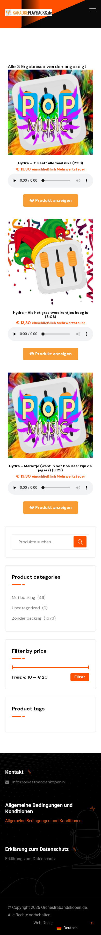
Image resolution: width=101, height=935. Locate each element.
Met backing (23, 597)
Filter (79, 677)
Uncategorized (26, 608)
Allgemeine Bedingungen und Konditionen (43, 820)
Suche (80, 541)
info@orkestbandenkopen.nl (39, 782)
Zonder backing (26, 618)
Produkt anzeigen (53, 200)
